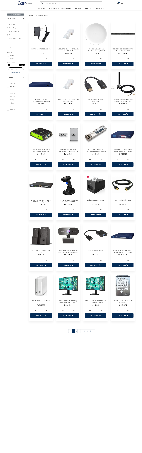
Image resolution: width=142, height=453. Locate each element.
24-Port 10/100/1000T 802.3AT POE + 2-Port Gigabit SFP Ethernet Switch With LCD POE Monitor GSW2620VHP (41, 203)
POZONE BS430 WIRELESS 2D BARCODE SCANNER (68, 201)
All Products (12, 24)
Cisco (11, 100)
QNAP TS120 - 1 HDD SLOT (41, 301)
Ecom (12, 110)
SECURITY (78, 8)
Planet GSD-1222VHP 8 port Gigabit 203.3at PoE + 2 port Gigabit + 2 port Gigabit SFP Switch (123, 152)
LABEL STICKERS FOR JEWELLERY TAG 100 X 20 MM (68, 50)
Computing (13, 28)
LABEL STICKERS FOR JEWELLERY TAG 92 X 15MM (68, 100)
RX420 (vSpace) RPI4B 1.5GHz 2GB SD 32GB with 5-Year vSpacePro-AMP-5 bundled (41, 151)
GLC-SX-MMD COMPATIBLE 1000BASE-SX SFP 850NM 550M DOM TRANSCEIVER (95, 151)
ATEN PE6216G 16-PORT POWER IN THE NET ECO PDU (122, 50)
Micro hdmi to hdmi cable (123, 200)
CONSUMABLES (66, 8)
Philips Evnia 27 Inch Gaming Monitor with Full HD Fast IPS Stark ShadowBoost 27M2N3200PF (68, 303)
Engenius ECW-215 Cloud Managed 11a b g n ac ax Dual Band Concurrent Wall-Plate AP (68, 151)
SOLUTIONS (88, 8)
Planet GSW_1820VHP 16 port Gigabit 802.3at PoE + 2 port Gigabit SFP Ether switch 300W (123, 252)
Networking (14, 31)
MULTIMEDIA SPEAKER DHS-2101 (41, 251)
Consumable (13, 35)
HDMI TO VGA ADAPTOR (95, 250)
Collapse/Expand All (16, 14)
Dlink (11, 106)
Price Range (11, 62)
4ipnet (12, 83)
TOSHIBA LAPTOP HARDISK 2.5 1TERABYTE (123, 302)
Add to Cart (40, 64)
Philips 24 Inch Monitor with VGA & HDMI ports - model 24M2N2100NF (95, 302)
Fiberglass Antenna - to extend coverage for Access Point (123, 100)
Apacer (12, 86)
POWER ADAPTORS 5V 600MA (41, 49)
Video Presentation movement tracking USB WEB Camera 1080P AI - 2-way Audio (68, 252)
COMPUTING (41, 8)
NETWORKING (53, 8)
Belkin (12, 93)
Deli (11, 103)
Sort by (9, 52)
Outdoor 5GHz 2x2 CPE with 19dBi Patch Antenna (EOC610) (95, 50)
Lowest (11, 56)
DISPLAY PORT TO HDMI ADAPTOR (95, 100)
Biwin (11, 96)
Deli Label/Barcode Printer (95, 200)
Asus (11, 90)
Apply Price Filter (15, 72)
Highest (11, 58)
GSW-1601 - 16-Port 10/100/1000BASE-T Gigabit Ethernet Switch (41, 101)
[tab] (15, 18)
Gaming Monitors (15, 38)
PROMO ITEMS (100, 8)
